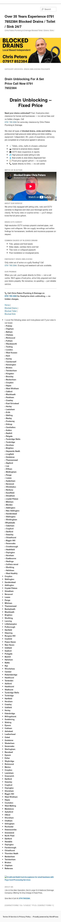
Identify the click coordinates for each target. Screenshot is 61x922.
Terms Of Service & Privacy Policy (17, 916)
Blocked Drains (11, 308)
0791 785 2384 (11, 122)
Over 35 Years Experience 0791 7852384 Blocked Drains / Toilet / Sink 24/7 (30, 21)
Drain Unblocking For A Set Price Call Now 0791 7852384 (24, 83)
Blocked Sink (10, 314)
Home (7, 305)
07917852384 (24, 898)
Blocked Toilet (10, 311)
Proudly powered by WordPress (45, 916)
